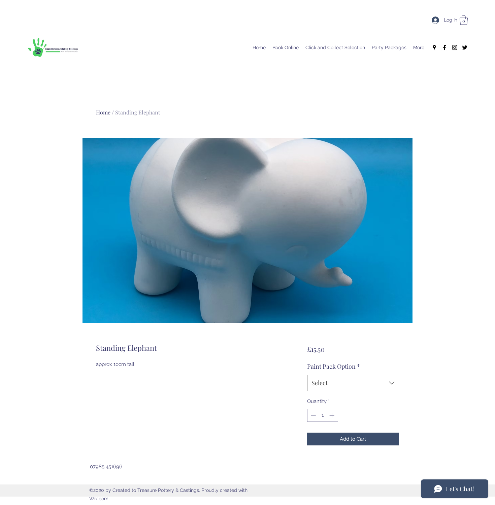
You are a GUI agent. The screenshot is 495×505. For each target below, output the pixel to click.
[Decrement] (312, 415)
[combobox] (353, 383)
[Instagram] (454, 47)
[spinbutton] (322, 415)
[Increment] (332, 415)
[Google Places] (434, 47)
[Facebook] (444, 47)
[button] (464, 20)
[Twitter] (464, 47)
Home (103, 112)
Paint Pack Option (333, 366)
